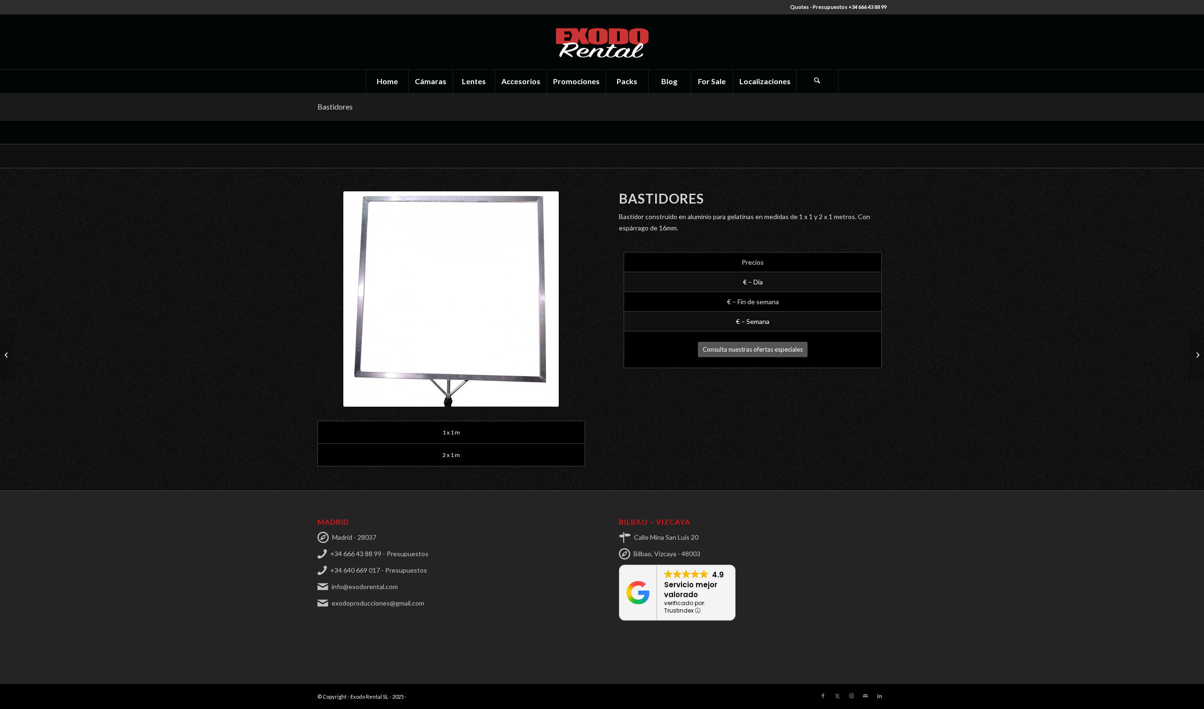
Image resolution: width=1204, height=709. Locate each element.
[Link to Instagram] (851, 696)
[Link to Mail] (865, 696)
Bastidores (335, 106)
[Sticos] (1196, 354)
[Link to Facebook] (823, 696)
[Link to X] (837, 696)
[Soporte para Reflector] (7, 354)
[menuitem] (387, 81)
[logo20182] (602, 42)
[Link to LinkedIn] (879, 696)
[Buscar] (817, 81)
